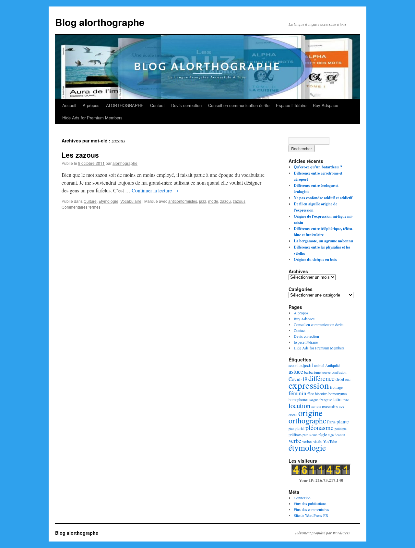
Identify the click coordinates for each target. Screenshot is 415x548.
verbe (295, 440)
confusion (339, 372)
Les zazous (80, 155)
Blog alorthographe (100, 22)
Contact (157, 105)
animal (319, 365)
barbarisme (312, 372)
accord (294, 365)
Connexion (302, 497)
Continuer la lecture (155, 190)
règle (322, 434)
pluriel (299, 428)
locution (299, 405)
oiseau (293, 414)
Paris (331, 422)
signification (336, 434)
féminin (297, 393)
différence (321, 378)
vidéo (317, 441)
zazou (225, 201)
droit (340, 379)
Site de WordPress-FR (311, 515)
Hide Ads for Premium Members (92, 118)
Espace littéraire (291, 105)
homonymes (337, 393)
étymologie (307, 447)
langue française (320, 399)
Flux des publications (310, 503)
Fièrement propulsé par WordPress (322, 532)
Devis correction (186, 105)
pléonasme (319, 427)
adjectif (306, 365)
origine (310, 412)
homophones (298, 399)
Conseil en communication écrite (238, 105)
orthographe (307, 420)
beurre (326, 372)
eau (347, 379)
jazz (202, 201)
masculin (330, 406)
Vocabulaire (130, 201)
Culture (90, 201)
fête (310, 393)
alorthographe (125, 163)
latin (337, 399)
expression (309, 385)
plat (291, 428)
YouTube (330, 441)
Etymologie (108, 201)
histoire (321, 393)
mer (341, 407)
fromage (336, 387)
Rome (313, 434)
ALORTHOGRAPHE (125, 105)
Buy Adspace (325, 105)
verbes (307, 441)
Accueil (69, 105)
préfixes (295, 434)
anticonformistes (182, 201)
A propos (91, 105)
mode (213, 201)
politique (341, 428)
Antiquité (332, 365)
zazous (239, 201)
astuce (296, 371)
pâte (305, 434)
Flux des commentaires (311, 509)
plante (343, 421)
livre (345, 399)
